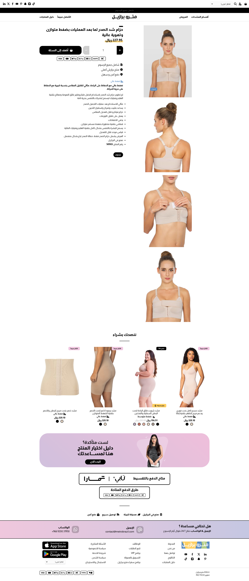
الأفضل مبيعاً (64, 17)
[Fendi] (153, 424)
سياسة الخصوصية (97, 548)
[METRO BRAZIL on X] (9, 4)
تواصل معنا (169, 553)
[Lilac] (134, 424)
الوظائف (136, 544)
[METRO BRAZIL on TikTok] (34, 4)
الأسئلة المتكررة (98, 544)
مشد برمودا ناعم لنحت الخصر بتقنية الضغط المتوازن (102, 412)
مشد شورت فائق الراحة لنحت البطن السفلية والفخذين (146, 412)
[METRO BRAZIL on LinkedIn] (5, 4)
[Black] (187, 424)
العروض (183, 17)
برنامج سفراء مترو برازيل (129, 562)
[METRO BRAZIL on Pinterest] (22, 4)
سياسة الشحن (99, 557)
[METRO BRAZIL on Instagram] (30, 4)
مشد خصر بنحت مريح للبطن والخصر (60, 410)
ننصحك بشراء (124, 334)
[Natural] (192, 424)
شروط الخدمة (99, 553)
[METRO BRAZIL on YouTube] (18, 4)
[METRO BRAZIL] (124, 17)
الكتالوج (171, 557)
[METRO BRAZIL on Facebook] (13, 4)
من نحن (171, 548)
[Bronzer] (139, 424)
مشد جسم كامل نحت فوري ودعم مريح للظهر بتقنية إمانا (189, 412)
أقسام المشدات (200, 17)
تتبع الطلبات (134, 548)
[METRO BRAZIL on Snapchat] (26, 4)
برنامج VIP (135, 553)
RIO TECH (200, 575)
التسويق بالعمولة (132, 557)
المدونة (171, 544)
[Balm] (144, 424)
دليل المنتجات (46, 17)
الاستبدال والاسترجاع (96, 562)
